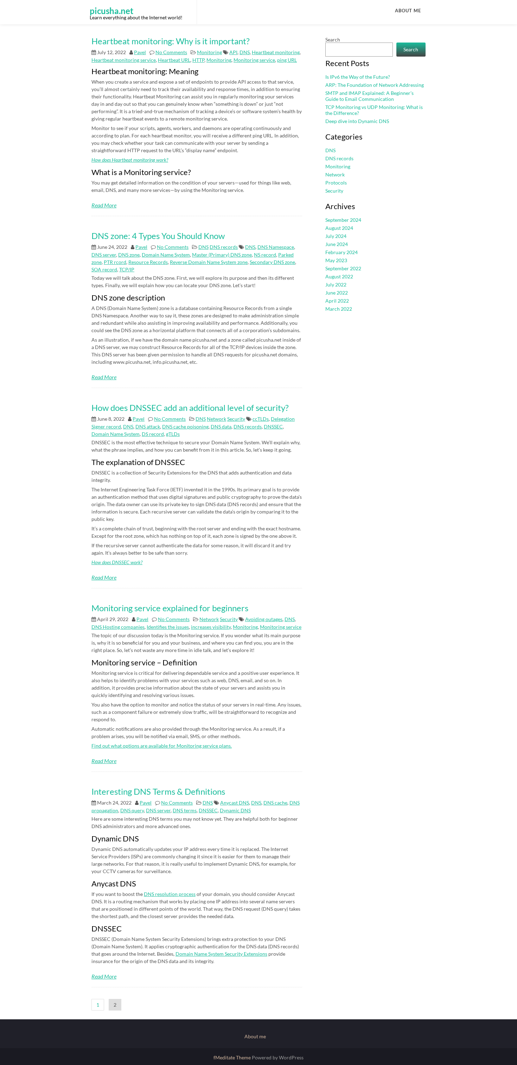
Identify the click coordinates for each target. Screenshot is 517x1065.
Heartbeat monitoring (276, 52)
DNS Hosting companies (118, 627)
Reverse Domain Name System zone (209, 262)
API (233, 52)
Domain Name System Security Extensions (221, 954)
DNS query (132, 810)
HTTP (198, 60)
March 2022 (338, 309)
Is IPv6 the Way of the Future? (357, 77)
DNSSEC (273, 427)
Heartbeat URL (174, 60)
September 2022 (343, 268)
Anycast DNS (234, 803)
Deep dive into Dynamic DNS (357, 121)
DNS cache (275, 803)
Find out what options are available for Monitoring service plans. (161, 746)
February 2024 (341, 252)
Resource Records (148, 262)
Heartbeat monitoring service (123, 60)
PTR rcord (115, 262)
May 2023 (336, 260)
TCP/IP (126, 269)
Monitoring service (254, 60)
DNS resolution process (170, 894)
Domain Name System (166, 255)
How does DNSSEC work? (116, 562)
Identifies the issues (168, 627)
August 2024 (339, 228)
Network (216, 419)
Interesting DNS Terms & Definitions (158, 791)
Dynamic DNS (235, 810)
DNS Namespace (275, 247)
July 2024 (335, 236)
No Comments (171, 52)
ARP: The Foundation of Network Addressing (374, 85)
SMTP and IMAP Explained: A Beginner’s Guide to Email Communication (369, 96)
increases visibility (211, 627)
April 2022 (337, 301)
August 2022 (339, 276)
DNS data (221, 427)
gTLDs (173, 434)
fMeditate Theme (232, 1057)
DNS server (103, 255)
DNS (245, 52)
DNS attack (147, 427)
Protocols (336, 183)
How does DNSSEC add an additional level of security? (190, 407)
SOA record (104, 269)
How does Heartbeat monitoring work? (129, 160)
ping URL (287, 60)
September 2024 (343, 220)
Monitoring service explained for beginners (169, 608)
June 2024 (336, 244)
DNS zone (129, 255)
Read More (103, 205)
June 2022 (336, 293)
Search (332, 40)
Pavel (140, 52)
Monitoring (209, 52)
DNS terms (185, 810)
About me (408, 10)
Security (236, 419)
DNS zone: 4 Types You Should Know (158, 236)
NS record (265, 255)
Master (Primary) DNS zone (222, 255)
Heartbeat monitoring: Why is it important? (170, 41)
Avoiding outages (263, 619)
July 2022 (335, 285)
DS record (153, 434)
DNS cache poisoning (185, 427)
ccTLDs (261, 419)
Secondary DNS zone (272, 262)
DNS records (224, 247)
